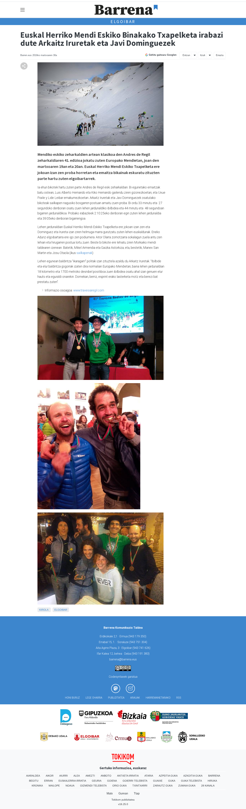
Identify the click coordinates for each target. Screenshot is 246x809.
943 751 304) (138, 642)
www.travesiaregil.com (88, 290)
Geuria (96, 780)
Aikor (49, 775)
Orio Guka (119, 785)
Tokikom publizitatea (123, 799)
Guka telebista (191, 780)
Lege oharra (94, 697)
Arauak (135, 697)
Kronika (37, 785)
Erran (48, 780)
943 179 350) (137, 636)
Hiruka (212, 780)
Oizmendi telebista (93, 785)
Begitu (33, 780)
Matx (110, 793)
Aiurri (63, 775)
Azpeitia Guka (168, 775)
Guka (171, 780)
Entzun (186, 55)
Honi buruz (72, 697)
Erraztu (219, 55)
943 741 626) (141, 648)
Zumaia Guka (186, 785)
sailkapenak (84, 253)
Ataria (148, 775)
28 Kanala (207, 785)
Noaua (70, 785)
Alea (76, 775)
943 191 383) (141, 653)
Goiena (112, 780)
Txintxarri (139, 785)
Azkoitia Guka (192, 775)
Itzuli (202, 55)
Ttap (137, 793)
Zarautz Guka (163, 785)
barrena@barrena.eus (123, 659)
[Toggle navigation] (22, 10)
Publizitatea (116, 697)
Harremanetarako (158, 697)
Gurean (123, 793)
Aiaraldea (33, 775)
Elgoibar (123, 21)
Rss (178, 697)
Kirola (43, 609)
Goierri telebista (135, 780)
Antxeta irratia (128, 775)
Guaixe (157, 780)
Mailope (54, 785)
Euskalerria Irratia (72, 780)
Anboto (106, 775)
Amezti (90, 775)
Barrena (214, 775)
